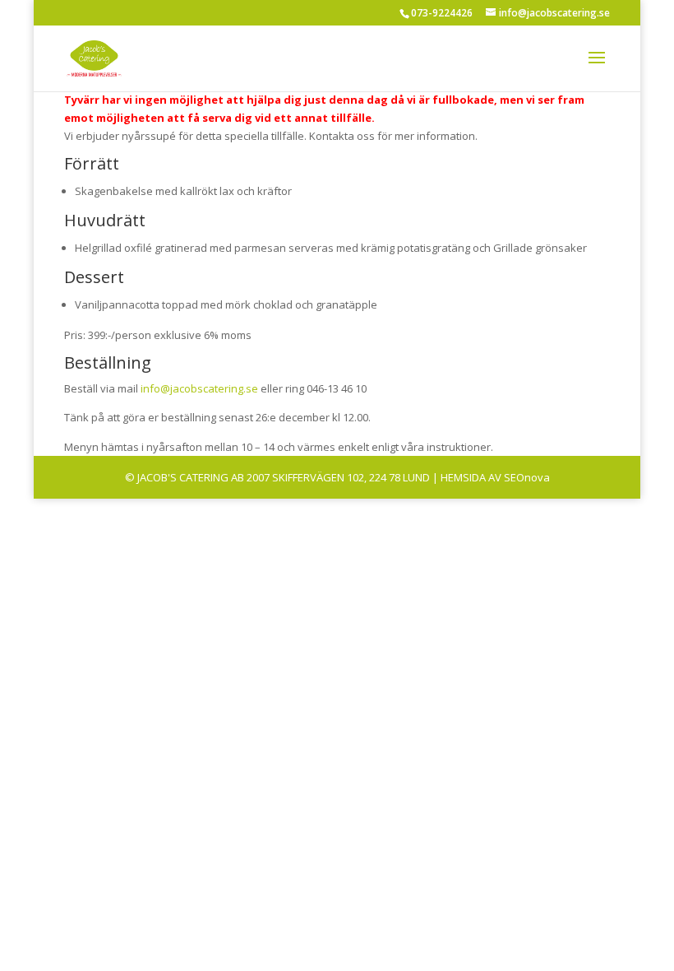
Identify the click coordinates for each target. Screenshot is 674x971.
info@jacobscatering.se (199, 388)
